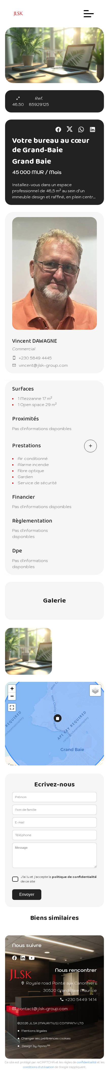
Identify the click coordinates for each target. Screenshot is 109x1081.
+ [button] (12, 688)
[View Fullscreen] (12, 707)
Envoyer (26, 894)
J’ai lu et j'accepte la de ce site (59, 879)
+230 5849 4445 (35, 357)
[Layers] (95, 690)
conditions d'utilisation (38, 1067)
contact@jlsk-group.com (42, 1008)
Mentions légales (34, 1031)
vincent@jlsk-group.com (43, 365)
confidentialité (86, 1062)
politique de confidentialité (74, 877)
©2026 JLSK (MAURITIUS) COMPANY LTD (50, 1023)
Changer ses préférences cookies (45, 1038)
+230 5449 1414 (81, 999)
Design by (35, 1046)
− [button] (12, 696)
